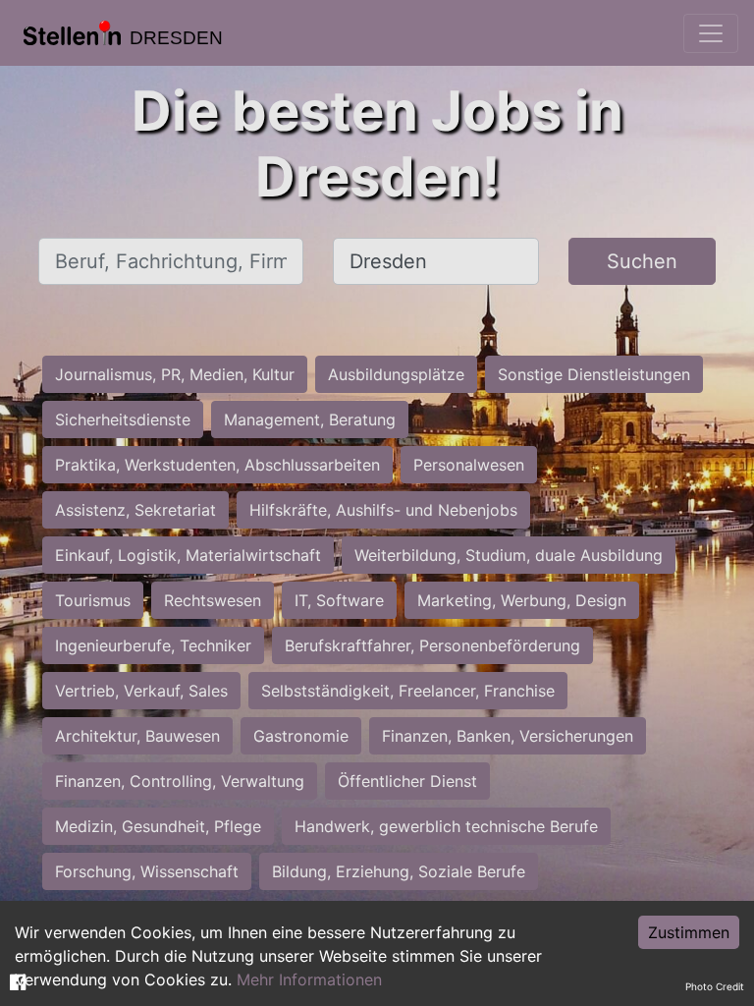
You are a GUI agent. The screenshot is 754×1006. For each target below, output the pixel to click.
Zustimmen (688, 932)
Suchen (642, 261)
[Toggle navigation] (710, 33)
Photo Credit (714, 986)
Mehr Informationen (309, 979)
